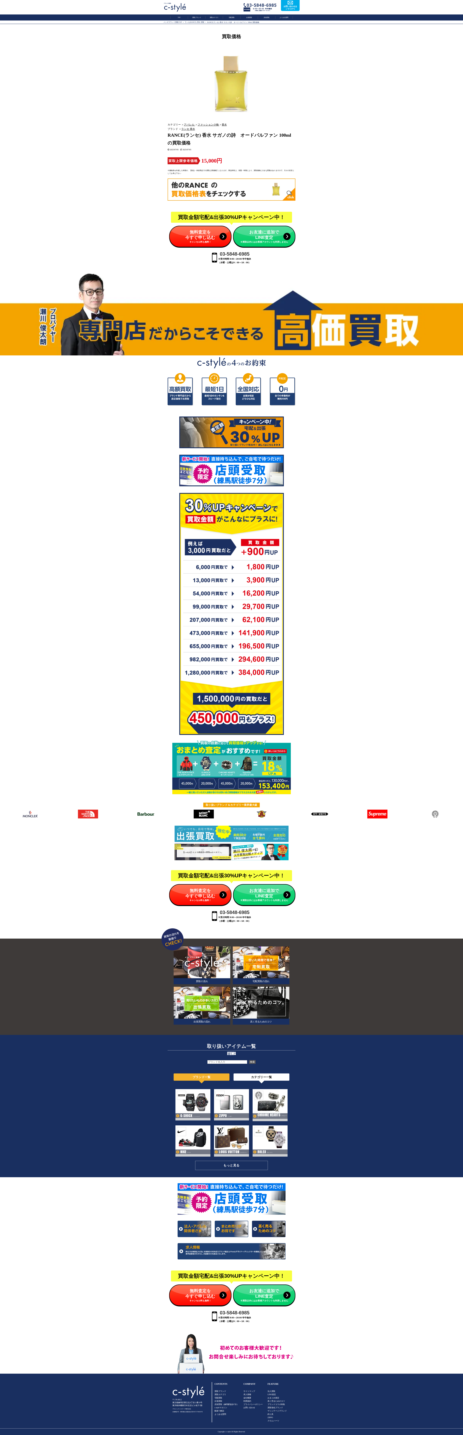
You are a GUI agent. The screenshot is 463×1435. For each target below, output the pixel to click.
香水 (224, 124)
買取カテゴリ (214, 17)
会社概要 (247, 1398)
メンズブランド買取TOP (172, 22)
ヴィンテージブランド (277, 1411)
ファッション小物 (208, 124)
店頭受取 (266, 17)
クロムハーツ (273, 1421)
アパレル (189, 124)
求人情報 (247, 1394)
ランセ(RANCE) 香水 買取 (194, 22)
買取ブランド (196, 17)
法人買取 (271, 1391)
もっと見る (231, 1165)
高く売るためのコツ (276, 1401)
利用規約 (247, 1401)
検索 (252, 1062)
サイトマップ (249, 1391)
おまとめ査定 (273, 1398)
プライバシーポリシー (253, 1404)
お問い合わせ (249, 1408)
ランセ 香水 (188, 129)
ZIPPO (270, 1417)
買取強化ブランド (275, 1408)
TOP (179, 17)
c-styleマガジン (220, 1408)
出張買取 (249, 17)
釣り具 (270, 1414)
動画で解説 (219, 1411)
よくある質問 (284, 17)
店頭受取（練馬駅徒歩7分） (226, 1404)
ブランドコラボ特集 (276, 1404)
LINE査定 (272, 1394)
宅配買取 (232, 17)
